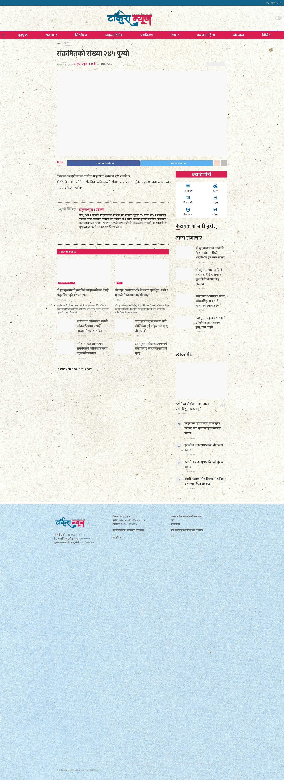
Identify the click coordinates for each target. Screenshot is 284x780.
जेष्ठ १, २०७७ (106, 64)
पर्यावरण (146, 35)
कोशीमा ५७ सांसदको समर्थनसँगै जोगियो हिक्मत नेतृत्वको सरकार (92, 348)
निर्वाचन (81, 35)
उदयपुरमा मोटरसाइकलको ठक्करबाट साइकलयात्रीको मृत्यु (151, 348)
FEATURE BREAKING (66, 283)
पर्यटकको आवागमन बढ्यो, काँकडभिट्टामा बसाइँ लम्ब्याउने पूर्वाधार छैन (92, 326)
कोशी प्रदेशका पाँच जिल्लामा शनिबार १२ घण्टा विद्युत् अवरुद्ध (205, 481)
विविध (266, 35)
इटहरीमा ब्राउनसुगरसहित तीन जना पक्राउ (203, 448)
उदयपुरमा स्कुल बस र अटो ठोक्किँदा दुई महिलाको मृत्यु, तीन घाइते (151, 326)
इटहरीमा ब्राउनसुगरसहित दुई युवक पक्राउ (203, 464)
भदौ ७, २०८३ (140, 358)
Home (59, 43)
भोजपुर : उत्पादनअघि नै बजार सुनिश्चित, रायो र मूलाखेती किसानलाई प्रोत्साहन (141, 293)
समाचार (51, 35)
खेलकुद (238, 35)
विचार (175, 35)
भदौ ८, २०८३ (62, 300)
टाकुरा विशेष (114, 35)
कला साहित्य (206, 35)
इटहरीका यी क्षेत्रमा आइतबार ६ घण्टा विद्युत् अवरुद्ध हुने (192, 406)
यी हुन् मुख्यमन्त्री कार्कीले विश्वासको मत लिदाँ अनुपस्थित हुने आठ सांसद (83, 293)
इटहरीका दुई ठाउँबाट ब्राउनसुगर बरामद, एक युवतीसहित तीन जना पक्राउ (202, 428)
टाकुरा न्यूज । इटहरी (85, 64)
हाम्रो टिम (175, 524)
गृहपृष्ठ (23, 35)
